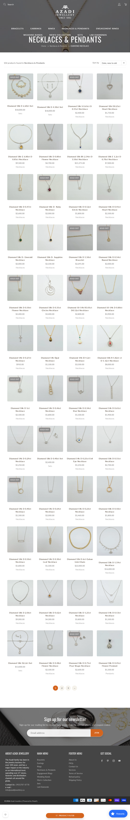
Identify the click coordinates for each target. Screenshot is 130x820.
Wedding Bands (33, 35)
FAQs (71, 763)
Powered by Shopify (30, 801)
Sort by (96, 62)
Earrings (35, 28)
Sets (80, 35)
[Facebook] (102, 761)
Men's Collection (60, 35)
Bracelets (17, 28)
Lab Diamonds (98, 35)
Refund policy (74, 777)
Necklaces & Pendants (75, 28)
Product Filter (66, 816)
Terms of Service (76, 773)
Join (96, 733)
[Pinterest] (107, 761)
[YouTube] (119, 761)
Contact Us (73, 766)
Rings (51, 28)
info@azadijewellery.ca (14, 790)
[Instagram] (113, 761)
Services (72, 770)
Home (43, 46)
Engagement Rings (107, 28)
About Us (73, 760)
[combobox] (113, 63)
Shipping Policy (75, 780)
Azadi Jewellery (16, 801)
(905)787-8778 (22, 785)
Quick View (20, 86)
